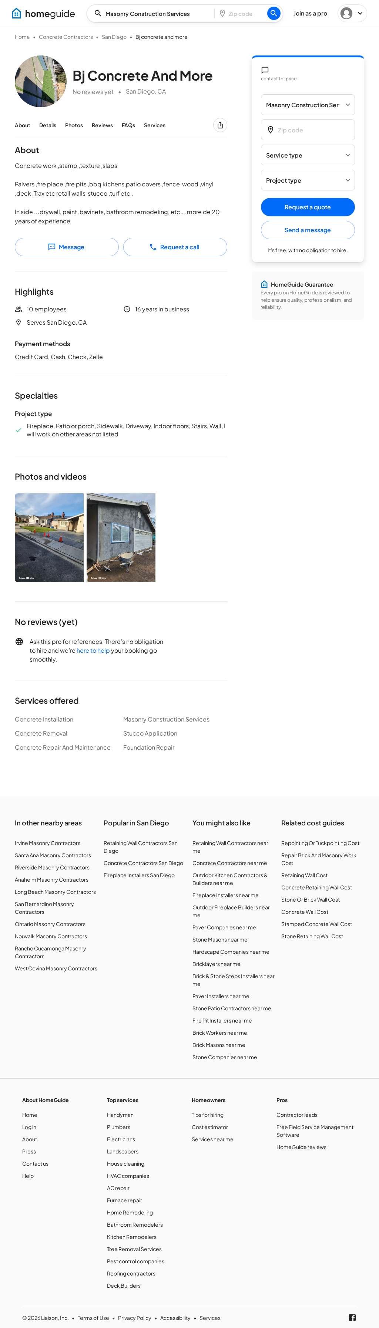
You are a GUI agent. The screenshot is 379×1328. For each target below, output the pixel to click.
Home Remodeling (130, 1212)
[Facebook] (352, 1317)
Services (154, 125)
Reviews (102, 125)
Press (29, 1151)
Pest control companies (135, 1261)
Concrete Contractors (66, 36)
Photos (74, 125)
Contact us (35, 1163)
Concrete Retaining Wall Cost (316, 887)
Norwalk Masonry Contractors (51, 936)
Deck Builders (124, 1285)
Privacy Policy (134, 1317)
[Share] (220, 125)
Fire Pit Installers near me (222, 1020)
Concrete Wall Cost (304, 911)
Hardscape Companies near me (230, 951)
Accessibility (175, 1317)
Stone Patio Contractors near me (231, 1008)
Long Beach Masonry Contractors (55, 891)
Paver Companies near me (224, 927)
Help (28, 1175)
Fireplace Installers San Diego (139, 875)
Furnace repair (124, 1200)
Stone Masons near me (220, 939)
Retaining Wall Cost (304, 875)
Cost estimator (210, 1126)
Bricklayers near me (216, 963)
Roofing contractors (131, 1273)
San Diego (114, 36)
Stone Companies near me (224, 1057)
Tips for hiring (208, 1114)
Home (22, 36)
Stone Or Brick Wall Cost (310, 899)
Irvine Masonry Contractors (47, 842)
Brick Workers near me (219, 1032)
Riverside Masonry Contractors (52, 867)
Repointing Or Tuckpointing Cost (320, 842)
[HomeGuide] (43, 13)
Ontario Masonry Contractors (50, 923)
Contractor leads (297, 1114)
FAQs (128, 125)
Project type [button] (283, 180)
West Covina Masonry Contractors (56, 968)
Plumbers (118, 1126)
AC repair (118, 1188)
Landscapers (122, 1151)
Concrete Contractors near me (229, 862)
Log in (29, 1126)
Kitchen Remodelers (132, 1236)
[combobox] (153, 13)
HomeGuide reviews (301, 1146)
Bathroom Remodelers (135, 1224)
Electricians (121, 1139)
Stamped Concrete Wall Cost (316, 923)
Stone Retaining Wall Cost (312, 936)
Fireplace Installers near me (225, 895)
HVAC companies (128, 1175)
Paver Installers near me (220, 996)
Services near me (213, 1139)
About (22, 125)
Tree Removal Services (134, 1249)
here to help (93, 650)
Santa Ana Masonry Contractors (53, 855)
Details (47, 125)
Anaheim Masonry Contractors (51, 879)
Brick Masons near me (218, 1044)
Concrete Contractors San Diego (143, 862)
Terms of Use (93, 1317)
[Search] (274, 13)
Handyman (120, 1114)
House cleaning (125, 1163)
